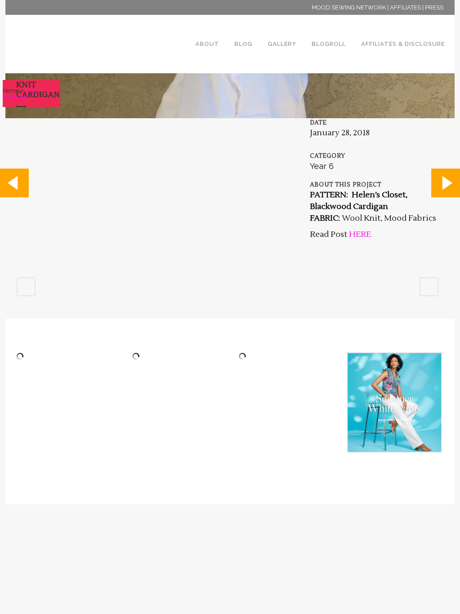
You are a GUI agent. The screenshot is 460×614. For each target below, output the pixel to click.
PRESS (434, 7)
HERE (360, 234)
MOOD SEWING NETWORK (349, 7)
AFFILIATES (405, 7)
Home (11, 90)
